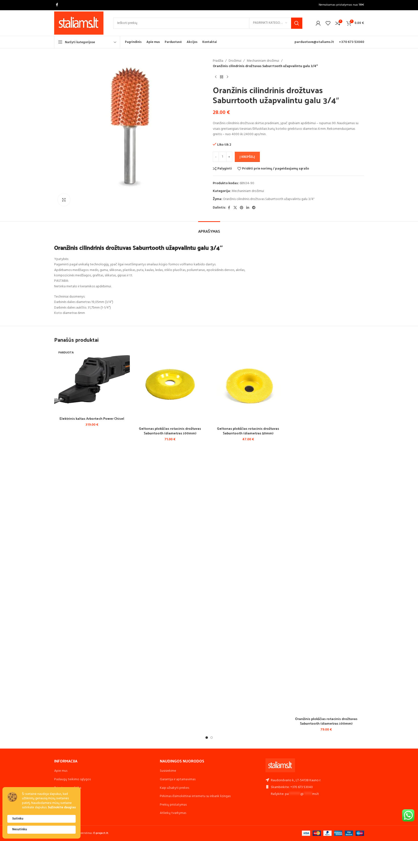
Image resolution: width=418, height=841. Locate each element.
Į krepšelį (247, 157)
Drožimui (235, 61)
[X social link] (235, 207)
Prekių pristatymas (173, 805)
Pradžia (218, 61)
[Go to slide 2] (211, 737)
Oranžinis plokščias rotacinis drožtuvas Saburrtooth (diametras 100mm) (326, 721)
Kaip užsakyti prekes (174, 788)
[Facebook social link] (57, 5)
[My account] (318, 23)
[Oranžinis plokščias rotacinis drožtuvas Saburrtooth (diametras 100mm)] (326, 531)
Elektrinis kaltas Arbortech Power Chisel (92, 418)
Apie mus (60, 771)
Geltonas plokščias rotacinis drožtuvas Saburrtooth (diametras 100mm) (170, 430)
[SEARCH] (296, 23)
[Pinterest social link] (241, 207)
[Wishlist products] (328, 23)
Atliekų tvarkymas (173, 813)
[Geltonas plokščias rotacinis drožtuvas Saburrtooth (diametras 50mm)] (248, 386)
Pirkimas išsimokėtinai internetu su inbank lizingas (195, 796)
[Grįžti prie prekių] (221, 77)
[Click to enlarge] (64, 200)
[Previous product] (216, 77)
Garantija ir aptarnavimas (177, 779)
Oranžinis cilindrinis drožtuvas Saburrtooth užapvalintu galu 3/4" (269, 199)
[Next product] (227, 77)
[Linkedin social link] (248, 207)
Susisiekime (168, 771)
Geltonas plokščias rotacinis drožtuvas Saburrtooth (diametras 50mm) (248, 430)
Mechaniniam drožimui (263, 61)
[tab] (209, 228)
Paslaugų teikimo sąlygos (72, 779)
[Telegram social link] (254, 207)
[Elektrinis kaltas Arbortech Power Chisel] (92, 381)
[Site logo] (79, 23)
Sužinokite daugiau (62, 807)
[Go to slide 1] (206, 737)
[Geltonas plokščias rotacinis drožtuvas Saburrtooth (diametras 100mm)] (170, 386)
